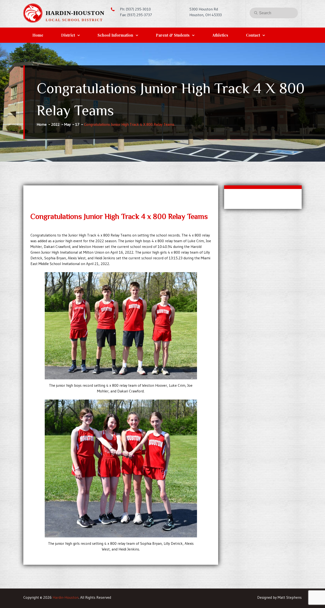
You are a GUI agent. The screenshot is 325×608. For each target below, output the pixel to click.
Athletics (220, 35)
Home (37, 35)
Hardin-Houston (75, 13)
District (68, 35)
